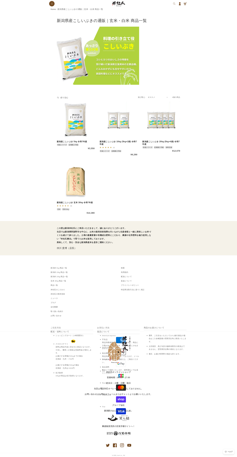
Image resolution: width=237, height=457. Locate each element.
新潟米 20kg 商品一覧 (59, 276)
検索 (123, 268)
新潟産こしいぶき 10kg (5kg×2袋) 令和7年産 (118, 142)
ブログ (53, 302)
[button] (52, 3)
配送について (126, 276)
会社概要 (54, 307)
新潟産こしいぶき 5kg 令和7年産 (72, 141)
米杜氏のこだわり (58, 290)
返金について (126, 281)
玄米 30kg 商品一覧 (58, 281)
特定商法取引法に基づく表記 (132, 290)
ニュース (54, 298)
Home (53, 9)
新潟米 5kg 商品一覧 (59, 268)
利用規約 (124, 272)
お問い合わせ (56, 316)
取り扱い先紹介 (57, 311)
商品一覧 (54, 285)
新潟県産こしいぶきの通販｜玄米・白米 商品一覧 (80, 9)
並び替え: (141, 97)
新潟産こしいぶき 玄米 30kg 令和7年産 (75, 202)
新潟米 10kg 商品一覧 (59, 272)
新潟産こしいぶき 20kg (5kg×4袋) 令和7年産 (161, 142)
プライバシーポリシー (130, 285)
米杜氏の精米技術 (58, 294)
